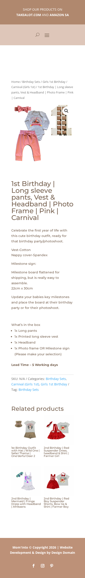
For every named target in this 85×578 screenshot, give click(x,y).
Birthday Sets (31, 82)
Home (15, 82)
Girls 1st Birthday (54, 82)
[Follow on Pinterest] (51, 565)
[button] (66, 111)
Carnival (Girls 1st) (23, 87)
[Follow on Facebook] (33, 565)
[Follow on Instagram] (42, 565)
